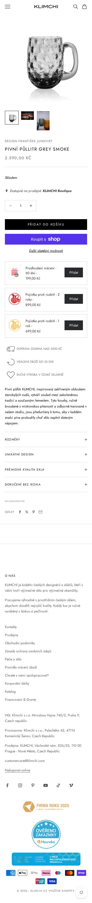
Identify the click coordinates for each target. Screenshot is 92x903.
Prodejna (11, 634)
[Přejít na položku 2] (27, 115)
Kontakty (11, 626)
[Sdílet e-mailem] (40, 512)
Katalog (10, 691)
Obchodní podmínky (20, 643)
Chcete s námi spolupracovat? (27, 675)
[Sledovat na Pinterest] (32, 785)
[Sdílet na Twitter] (27, 512)
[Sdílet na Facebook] (20, 512)
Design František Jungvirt (29, 141)
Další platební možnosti (46, 250)
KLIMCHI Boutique (57, 191)
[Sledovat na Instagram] (20, 785)
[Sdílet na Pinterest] (34, 512)
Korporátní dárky (17, 683)
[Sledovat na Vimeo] (71, 785)
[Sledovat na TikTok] (58, 785)
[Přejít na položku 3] (43, 121)
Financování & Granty (20, 699)
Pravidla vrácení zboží (21, 667)
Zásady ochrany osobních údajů (28, 651)
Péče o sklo (13, 659)
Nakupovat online (17, 770)
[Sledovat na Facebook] (7, 785)
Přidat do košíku (46, 224)
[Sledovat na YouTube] (45, 785)
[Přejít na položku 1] (12, 117)
